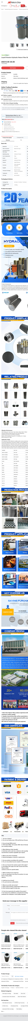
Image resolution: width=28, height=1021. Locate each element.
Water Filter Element (22, 996)
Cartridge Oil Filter (24, 1005)
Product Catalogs (19, 976)
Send (12, 923)
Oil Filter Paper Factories (19, 1002)
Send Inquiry (13, 68)
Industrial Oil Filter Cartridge (8, 1009)
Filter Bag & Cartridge (6, 993)
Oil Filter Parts (5, 1005)
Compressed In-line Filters (18, 981)
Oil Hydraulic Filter (14, 1005)
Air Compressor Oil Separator (7, 979)
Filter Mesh (16, 993)
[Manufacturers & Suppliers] (14, 2)
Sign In (3, 131)
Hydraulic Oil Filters (5, 981)
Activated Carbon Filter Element (8, 996)
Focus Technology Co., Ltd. (16, 1015)
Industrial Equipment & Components (11, 9)
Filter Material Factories (7, 1002)
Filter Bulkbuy (19, 1009)
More (2, 1011)
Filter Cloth (23, 993)
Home (2, 9)
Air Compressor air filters (18, 979)
